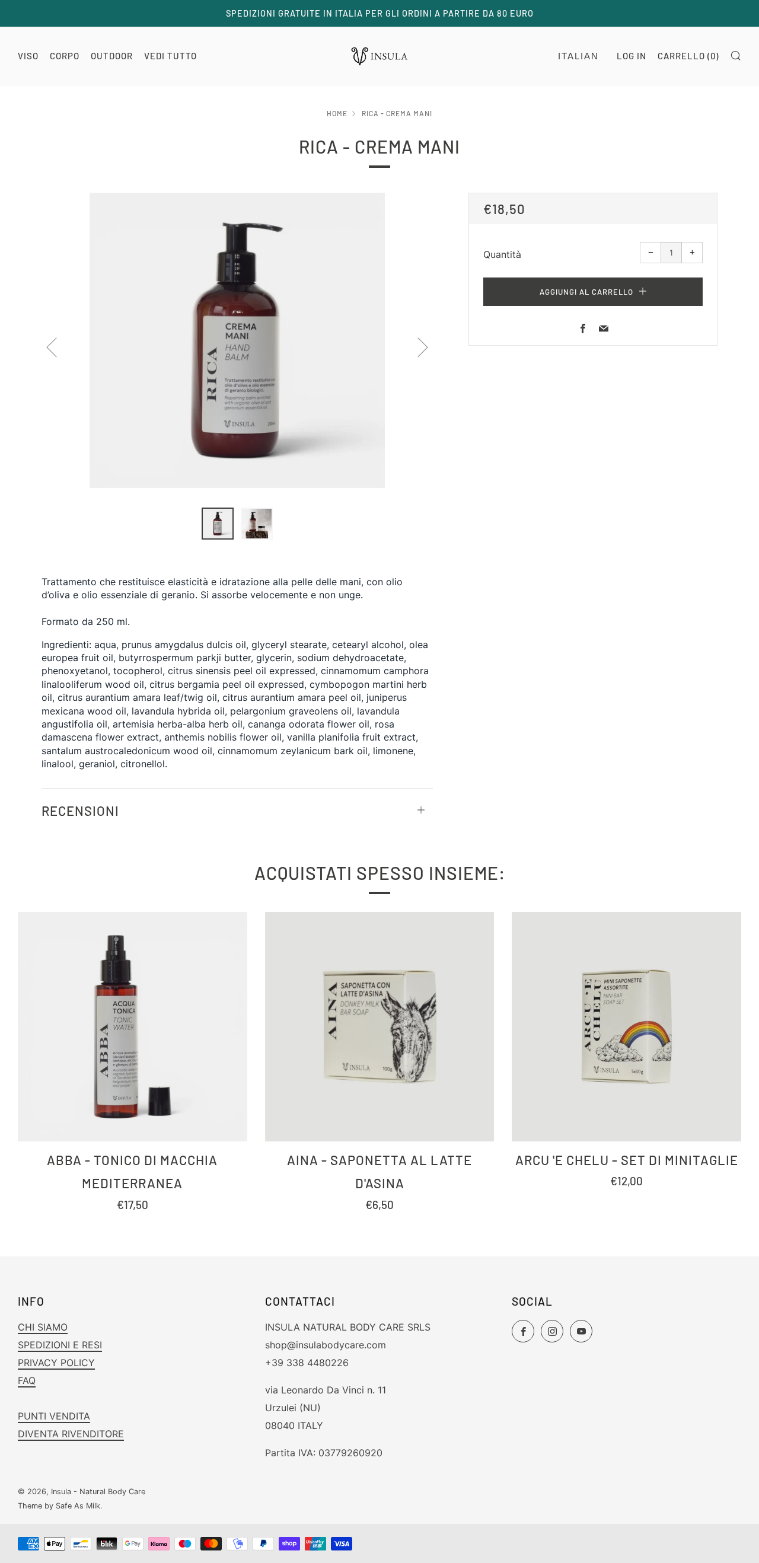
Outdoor (112, 55)
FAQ (27, 1380)
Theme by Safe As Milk (59, 1505)
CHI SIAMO (43, 1327)
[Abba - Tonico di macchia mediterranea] (132, 1026)
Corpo (64, 55)
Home (337, 113)
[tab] (218, 524)
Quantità (502, 254)
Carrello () (688, 55)
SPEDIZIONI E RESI (60, 1345)
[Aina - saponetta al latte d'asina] (380, 1026)
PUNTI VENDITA (54, 1416)
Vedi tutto (170, 55)
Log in (631, 55)
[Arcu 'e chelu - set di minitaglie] (626, 1026)
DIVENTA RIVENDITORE (71, 1434)
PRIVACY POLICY (56, 1363)
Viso (28, 55)
